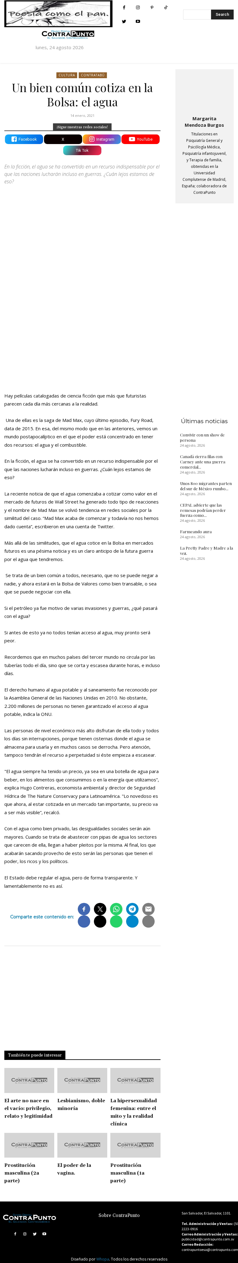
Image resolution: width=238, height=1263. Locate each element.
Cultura (67, 75)
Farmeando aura (196, 531)
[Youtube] (138, 21)
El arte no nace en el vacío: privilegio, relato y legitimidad (28, 1108)
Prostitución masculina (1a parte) (127, 1173)
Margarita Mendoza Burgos (204, 121)
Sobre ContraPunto (119, 1215)
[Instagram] (138, 7)
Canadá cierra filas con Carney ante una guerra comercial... (202, 462)
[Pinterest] (152, 7)
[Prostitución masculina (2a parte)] (29, 1145)
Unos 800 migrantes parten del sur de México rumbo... (206, 486)
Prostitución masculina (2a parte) (21, 1173)
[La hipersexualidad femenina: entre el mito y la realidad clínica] (135, 1080)
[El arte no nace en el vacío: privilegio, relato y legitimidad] (29, 1080)
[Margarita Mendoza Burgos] (204, 91)
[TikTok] (166, 7)
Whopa (102, 1259)
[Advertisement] (82, 333)
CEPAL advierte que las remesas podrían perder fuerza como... (203, 510)
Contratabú (93, 75)
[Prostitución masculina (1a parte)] (135, 1145)
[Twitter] (124, 21)
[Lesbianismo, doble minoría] (82, 1080)
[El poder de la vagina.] (82, 1145)
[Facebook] (124, 7)
